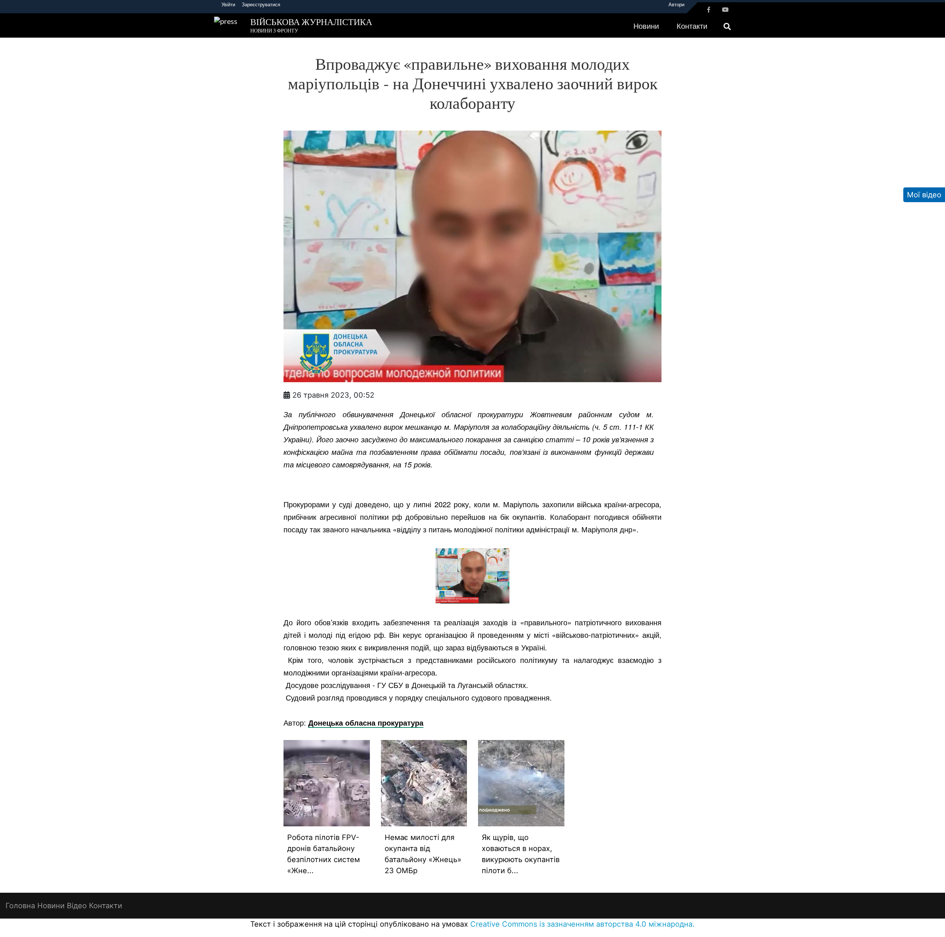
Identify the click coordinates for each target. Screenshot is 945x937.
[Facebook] (708, 9)
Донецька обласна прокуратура (365, 722)
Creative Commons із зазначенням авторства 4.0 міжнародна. (582, 924)
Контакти (692, 25)
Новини (646, 25)
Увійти (228, 4)
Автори (676, 4)
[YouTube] (725, 9)
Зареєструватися (261, 4)
